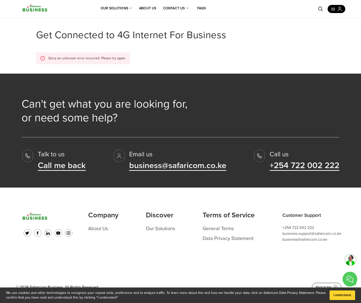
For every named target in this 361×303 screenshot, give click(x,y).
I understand (342, 295)
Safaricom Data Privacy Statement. (289, 293)
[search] (320, 9)
